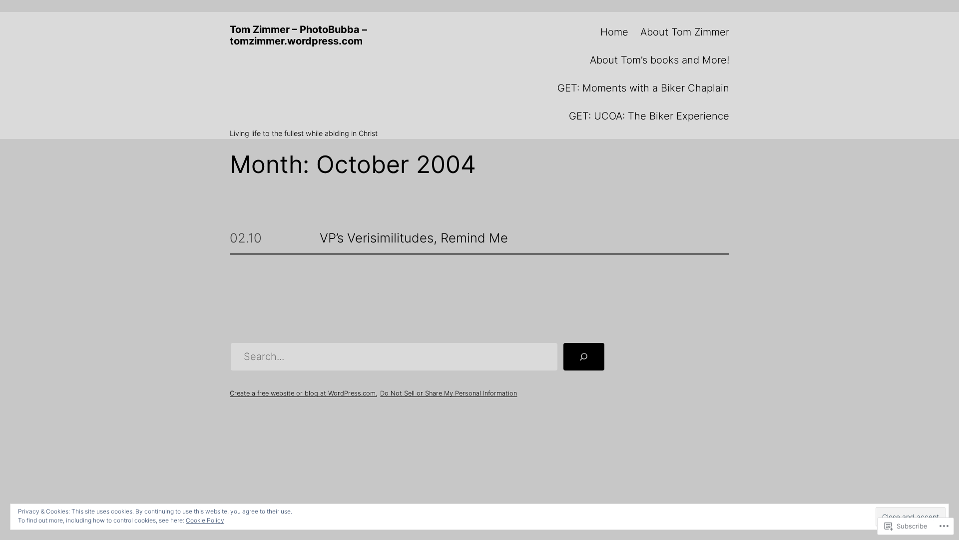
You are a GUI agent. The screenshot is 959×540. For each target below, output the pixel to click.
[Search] (583, 357)
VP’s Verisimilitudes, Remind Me (414, 238)
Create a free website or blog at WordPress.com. (303, 393)
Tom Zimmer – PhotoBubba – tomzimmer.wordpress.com (298, 35)
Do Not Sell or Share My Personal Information (448, 393)
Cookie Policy (205, 520)
